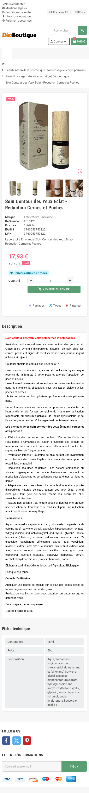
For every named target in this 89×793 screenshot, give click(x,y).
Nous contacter (15, 4)
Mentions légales (14, 8)
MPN (8, 233)
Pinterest (75, 305)
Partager (38, 305)
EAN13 (9, 229)
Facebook (6, 740)
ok (76, 766)
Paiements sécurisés (17, 20)
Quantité (14, 280)
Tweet (57, 305)
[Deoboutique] (19, 35)
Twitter (16, 740)
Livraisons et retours (17, 16)
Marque (10, 217)
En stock (10, 225)
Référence (12, 221)
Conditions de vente (16, 12)
